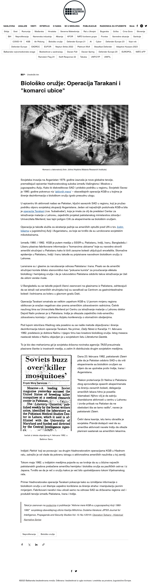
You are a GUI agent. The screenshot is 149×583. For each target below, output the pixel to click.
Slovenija (141, 31)
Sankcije (137, 36)
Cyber (98, 41)
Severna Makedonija (69, 31)
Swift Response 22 (67, 57)
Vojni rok (132, 41)
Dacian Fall (72, 52)
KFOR (70, 36)
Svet (15, 31)
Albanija (59, 36)
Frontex (104, 36)
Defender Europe (19, 47)
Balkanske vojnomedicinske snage (19, 52)
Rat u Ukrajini (90, 31)
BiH (9, 36)
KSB (28, 41)
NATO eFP (140, 52)
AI (91, 41)
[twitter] (145, 25)
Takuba (83, 57)
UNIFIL (107, 57)
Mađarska (39, 31)
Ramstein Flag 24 (46, 57)
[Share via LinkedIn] (36, 544)
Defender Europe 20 (108, 52)
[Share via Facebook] (22, 544)
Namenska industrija (42, 36)
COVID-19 (17, 41)
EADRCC (35, 47)
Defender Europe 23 (115, 41)
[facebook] (137, 25)
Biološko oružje (56, 41)
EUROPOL (127, 52)
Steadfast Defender (103, 47)
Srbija (6, 31)
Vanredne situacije (120, 36)
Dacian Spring (87, 52)
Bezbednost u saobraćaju (51, 52)
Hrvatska (52, 31)
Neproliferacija (22, 36)
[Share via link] (43, 544)
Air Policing (39, 41)
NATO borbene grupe (87, 36)
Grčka (116, 31)
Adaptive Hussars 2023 (127, 47)
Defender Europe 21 (76, 41)
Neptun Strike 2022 (64, 47)
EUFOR (47, 47)
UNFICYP (95, 57)
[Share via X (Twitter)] (29, 544)
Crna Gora (128, 31)
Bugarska (104, 31)
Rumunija (26, 31)
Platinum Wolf (83, 47)
